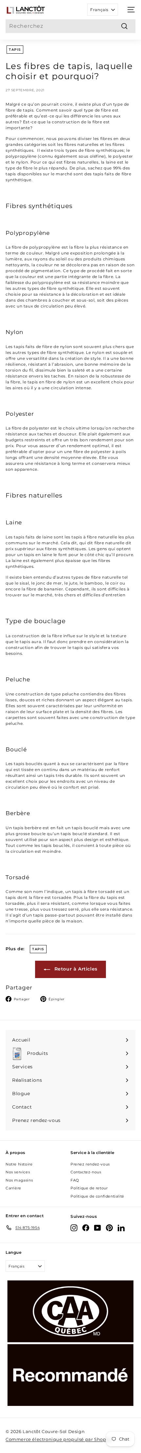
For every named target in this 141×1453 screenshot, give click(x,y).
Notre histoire (19, 1164)
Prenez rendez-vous (90, 1164)
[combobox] (70, 26)
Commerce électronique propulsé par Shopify (58, 1439)
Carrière (13, 1188)
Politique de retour (89, 1188)
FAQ (74, 1180)
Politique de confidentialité (97, 1196)
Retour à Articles (75, 969)
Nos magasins (19, 1180)
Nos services (18, 1172)
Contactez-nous (85, 1172)
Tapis (15, 49)
